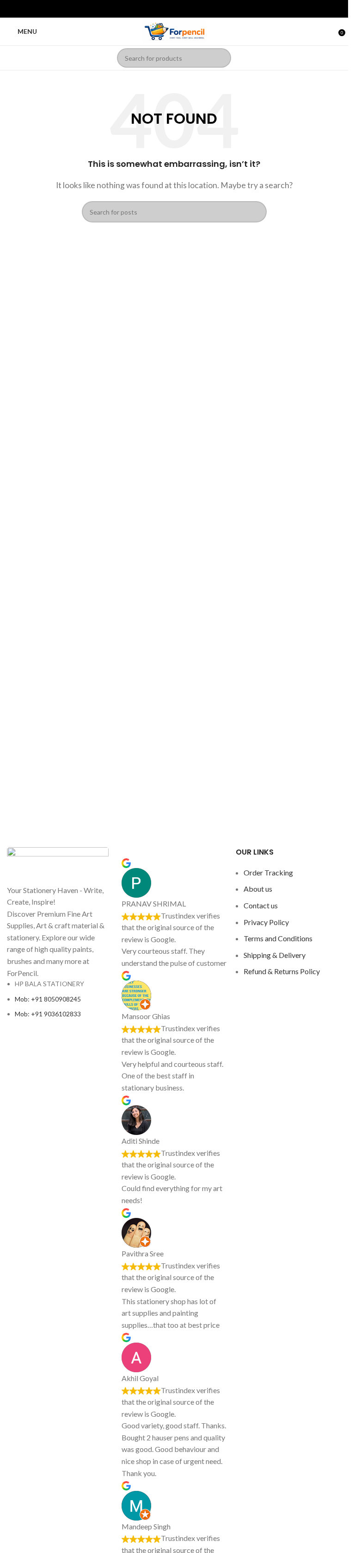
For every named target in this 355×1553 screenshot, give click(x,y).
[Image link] (58, 864)
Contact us (261, 905)
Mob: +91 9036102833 (48, 1014)
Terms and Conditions (278, 938)
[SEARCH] (221, 58)
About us (258, 888)
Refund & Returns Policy (282, 971)
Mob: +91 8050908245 (48, 999)
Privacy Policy (266, 922)
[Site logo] (174, 30)
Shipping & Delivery (275, 955)
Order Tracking (268, 872)
